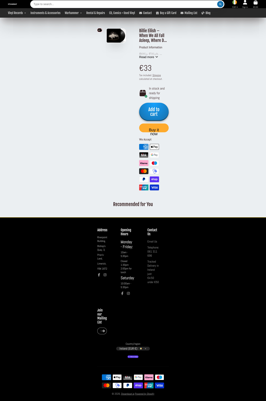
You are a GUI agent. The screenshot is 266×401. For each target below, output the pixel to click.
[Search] (220, 4)
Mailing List (191, 13)
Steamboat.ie (127, 393)
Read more (146, 57)
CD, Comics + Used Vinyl (122, 13)
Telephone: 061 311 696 (153, 251)
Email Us (152, 241)
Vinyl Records (15, 13)
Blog (208, 13)
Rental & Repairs (95, 13)
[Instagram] (105, 274)
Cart (255, 4)
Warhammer (72, 13)
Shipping (156, 75)
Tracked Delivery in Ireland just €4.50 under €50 (153, 272)
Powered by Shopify (144, 393)
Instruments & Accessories (45, 13)
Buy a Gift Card (168, 13)
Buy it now (154, 130)
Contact (147, 13)
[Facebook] (99, 274)
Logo (12, 4)
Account (245, 4)
